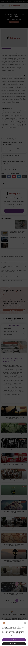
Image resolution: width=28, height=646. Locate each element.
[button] (25, 623)
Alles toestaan (14, 639)
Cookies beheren (14, 643)
